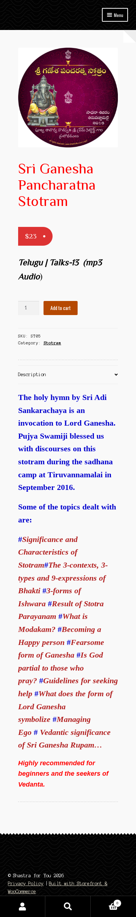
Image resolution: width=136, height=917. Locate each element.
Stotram (52, 343)
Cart (105, 901)
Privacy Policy (26, 883)
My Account (22, 906)
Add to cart (60, 307)
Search (68, 906)
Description (32, 374)
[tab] (68, 375)
